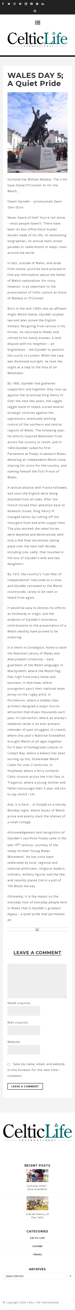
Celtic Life (37, 1238)
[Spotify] (39, 3)
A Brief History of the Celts (37, 1216)
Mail (17, 1022)
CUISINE (37, 1246)
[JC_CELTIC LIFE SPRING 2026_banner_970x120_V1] (37, 930)
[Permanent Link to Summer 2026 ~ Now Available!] (37, 1181)
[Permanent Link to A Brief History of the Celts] (37, 1209)
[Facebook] (5, 3)
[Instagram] (16, 3)
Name (18, 1003)
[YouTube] (33, 3)
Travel (37, 1254)
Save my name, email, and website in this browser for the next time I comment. (36, 1070)
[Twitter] (10, 3)
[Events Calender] (27, 3)
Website (13, 1042)
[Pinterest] (22, 3)
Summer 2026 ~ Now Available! (37, 1187)
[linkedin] (44, 3)
